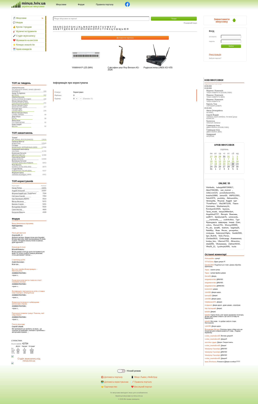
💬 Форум (18, 22)
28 (215, 156)
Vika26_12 (210, 246)
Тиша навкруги (213, 101)
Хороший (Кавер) (214, 106)
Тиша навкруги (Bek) (215, 97)
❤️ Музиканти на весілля (25, 40)
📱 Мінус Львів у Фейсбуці (144, 377)
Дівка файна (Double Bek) (217, 127)
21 (228, 164)
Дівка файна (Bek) (214, 132)
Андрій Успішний (18, 191)
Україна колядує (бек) (21, 175)
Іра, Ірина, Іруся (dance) (22, 139)
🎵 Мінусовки (19, 18)
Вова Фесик (221, 230)
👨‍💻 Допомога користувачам (114, 382)
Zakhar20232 (234, 244)
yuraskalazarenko (227, 193)
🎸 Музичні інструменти (25, 31)
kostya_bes (211, 241)
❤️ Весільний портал (141, 387)
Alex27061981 (212, 190)
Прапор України (213, 123)
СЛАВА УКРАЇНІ (18, 115)
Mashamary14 (223, 206)
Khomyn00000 (231, 225)
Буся (14, 118)
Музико (209, 112)
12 (220, 161)
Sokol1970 (210, 198)
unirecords (233, 217)
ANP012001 (234, 195)
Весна (14, 126)
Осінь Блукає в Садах (21, 99)
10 (211, 161)
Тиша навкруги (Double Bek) (219, 93)
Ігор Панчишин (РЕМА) (20, 199)
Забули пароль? (215, 58)
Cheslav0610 (211, 238)
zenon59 (223, 195)
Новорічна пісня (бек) (22, 171)
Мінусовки (61, 4)
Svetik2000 (237, 233)
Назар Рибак (17, 188)
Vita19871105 (225, 203)
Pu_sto (209, 228)
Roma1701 (218, 225)
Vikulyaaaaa (221, 244)
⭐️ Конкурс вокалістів (24, 45)
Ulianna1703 (223, 241)
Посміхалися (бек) (20, 103)
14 (228, 161)
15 (233, 161)
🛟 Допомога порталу (112, 377)
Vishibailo (210, 187)
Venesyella (210, 201)
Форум (81, 4)
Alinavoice (235, 241)
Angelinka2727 (212, 214)
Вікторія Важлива (229, 214)
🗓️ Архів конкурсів (22, 49)
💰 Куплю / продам (22, 27)
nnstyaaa (210, 233)
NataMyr (209, 230)
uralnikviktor (228, 220)
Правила (104, 4)
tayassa (226, 209)
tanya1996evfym (226, 211)
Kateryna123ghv (223, 233)
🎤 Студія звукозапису (24, 36)
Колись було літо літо (21, 167)
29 (220, 156)
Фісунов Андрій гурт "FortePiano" (24, 193)
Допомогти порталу (125, 38)
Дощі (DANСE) (17, 159)
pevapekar (233, 230)
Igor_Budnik (211, 236)
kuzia (234, 246)
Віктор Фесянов (18, 201)
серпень (224, 149)
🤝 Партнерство (109, 387)
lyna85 (217, 228)
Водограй (16, 143)
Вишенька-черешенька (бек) (24, 147)
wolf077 (209, 217)
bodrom (225, 228)
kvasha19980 (212, 195)
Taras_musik (211, 211)
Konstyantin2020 (213, 209)
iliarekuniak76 (221, 217)
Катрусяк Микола (18, 212)
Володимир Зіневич (19, 207)
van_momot (226, 190)
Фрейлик (210, 136)
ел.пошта (212, 36)
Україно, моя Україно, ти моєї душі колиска (221, 117)
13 (224, 161)
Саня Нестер (17, 209)
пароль (212, 41)
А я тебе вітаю (18, 122)
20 (224, 164)
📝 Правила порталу (141, 382)
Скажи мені (17, 111)
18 (215, 164)
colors (208, 225)
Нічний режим (134, 371)
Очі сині (15, 151)
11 (215, 161)
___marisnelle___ (213, 220)
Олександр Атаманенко (230, 238)
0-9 (54, 27)
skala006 (210, 244)
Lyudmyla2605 (223, 246)
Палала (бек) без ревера (22, 163)
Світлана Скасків (18, 196)
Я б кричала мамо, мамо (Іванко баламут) (26, 90)
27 (211, 156)
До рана (15, 95)
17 (211, 164)
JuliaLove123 (211, 193)
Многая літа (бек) (19, 107)
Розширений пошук (190, 23)
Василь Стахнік (18, 204)
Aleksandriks (232, 198)
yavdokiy (221, 198)
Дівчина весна (18, 155)
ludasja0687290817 (224, 187)
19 (220, 164)
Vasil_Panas (223, 236)
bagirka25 (235, 228)
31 (228, 156)
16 (237, 161)
